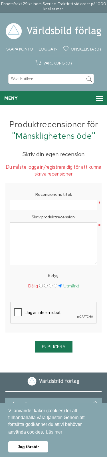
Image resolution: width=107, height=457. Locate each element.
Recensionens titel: (53, 194)
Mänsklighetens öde (53, 135)
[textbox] (51, 79)
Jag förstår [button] (28, 446)
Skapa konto (19, 49)
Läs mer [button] (54, 432)
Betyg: (53, 275)
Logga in (48, 49)
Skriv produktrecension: (54, 217)
